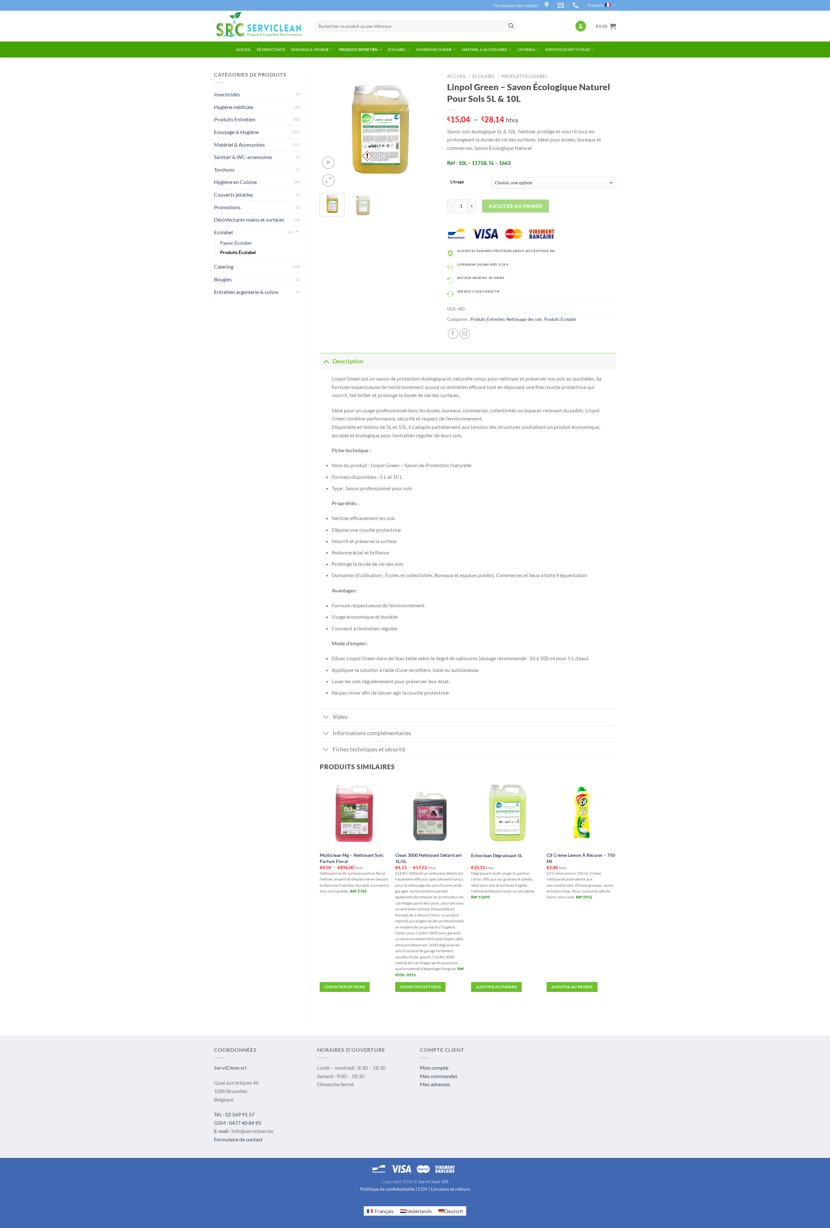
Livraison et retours (450, 1189)
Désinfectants (271, 49)
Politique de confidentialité (387, 1189)
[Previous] (330, 129)
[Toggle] (297, 232)
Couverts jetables (233, 194)
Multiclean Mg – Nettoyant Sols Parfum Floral (351, 858)
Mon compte (434, 1067)
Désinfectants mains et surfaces (249, 219)
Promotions (227, 207)
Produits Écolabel (238, 252)
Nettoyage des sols (524, 319)
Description (348, 361)
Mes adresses (435, 1084)
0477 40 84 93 (245, 1123)
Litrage (457, 182)
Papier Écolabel (236, 243)
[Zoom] (328, 180)
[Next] (427, 129)
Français (595, 5)
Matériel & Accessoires (484, 49)
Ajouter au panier (515, 206)
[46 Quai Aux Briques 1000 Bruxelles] (547, 5)
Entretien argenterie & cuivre (246, 292)
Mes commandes (438, 1076)
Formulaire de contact (516, 5)
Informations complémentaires (372, 733)
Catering (526, 49)
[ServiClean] (259, 26)
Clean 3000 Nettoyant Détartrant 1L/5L (428, 858)
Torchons (224, 169)
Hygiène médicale (233, 107)
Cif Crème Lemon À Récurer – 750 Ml (581, 858)
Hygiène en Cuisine (434, 49)
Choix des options (345, 987)
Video (340, 716)
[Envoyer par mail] (464, 333)
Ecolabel (397, 49)
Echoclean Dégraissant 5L (496, 855)
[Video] (328, 162)
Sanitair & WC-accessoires (243, 157)
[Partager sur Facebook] (453, 333)
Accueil (243, 49)
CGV (423, 1189)
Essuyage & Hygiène (310, 49)
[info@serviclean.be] (561, 5)
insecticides (227, 94)
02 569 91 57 (240, 1114)
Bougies (223, 279)
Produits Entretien (358, 49)
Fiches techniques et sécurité (369, 749)
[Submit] (510, 26)
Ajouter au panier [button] (496, 987)
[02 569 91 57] (576, 5)
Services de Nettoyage (567, 49)
